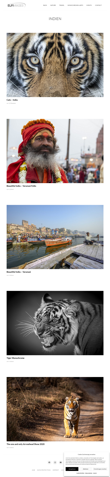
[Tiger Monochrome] (55, 323)
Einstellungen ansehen (100, 469)
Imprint (95, 473)
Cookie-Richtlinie (80, 473)
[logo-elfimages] (16, 5)
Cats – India (12, 100)
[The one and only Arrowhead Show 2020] (55, 409)
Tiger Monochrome (15, 358)
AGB (33, 470)
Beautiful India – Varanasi (19, 272)
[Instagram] (55, 462)
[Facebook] (49, 462)
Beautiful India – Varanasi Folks (21, 186)
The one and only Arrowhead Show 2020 (26, 444)
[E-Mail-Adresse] (61, 462)
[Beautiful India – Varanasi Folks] (55, 151)
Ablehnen (85, 469)
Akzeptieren (72, 469)
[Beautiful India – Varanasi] (55, 237)
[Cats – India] (55, 65)
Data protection (88, 473)
